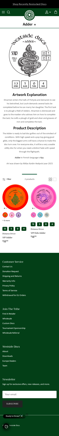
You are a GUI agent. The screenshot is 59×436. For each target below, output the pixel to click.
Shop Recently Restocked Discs (29, 4)
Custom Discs (8, 323)
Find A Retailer (8, 314)
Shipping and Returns (12, 276)
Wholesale (7, 319)
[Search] (10, 12)
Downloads (7, 356)
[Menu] (3, 12)
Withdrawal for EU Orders (14, 295)
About (5, 351)
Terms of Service (9, 291)
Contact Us (7, 267)
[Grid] (50, 179)
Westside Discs (14, 425)
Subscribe (12, 403)
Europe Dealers (9, 361)
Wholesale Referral (10, 333)
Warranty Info (8, 281)
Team (4, 366)
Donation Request (10, 271)
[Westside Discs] (29, 11)
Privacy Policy (8, 286)
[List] (55, 179)
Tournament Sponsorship (13, 328)
